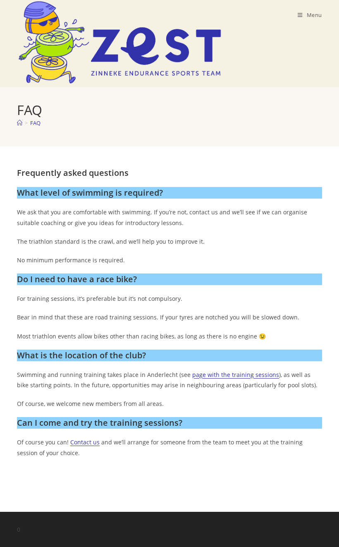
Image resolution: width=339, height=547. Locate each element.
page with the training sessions (235, 375)
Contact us (85, 442)
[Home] (19, 123)
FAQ (35, 123)
